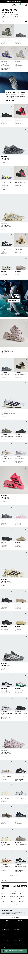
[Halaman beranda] (14, 5)
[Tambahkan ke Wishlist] (12, 26)
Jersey (2, 904)
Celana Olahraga (14, 896)
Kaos (2, 893)
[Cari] (22, 4)
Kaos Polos (3, 896)
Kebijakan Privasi (5, 944)
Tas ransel (12, 901)
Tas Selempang (13, 904)
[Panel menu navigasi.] (2, 4)
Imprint (3, 947)
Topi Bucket (21, 896)
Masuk (7, 920)
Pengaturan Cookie (6, 940)
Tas (11, 898)
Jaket (2, 898)
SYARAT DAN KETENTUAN (19, 944)
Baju (2, 891)
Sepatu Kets (21, 901)
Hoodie (2, 901)
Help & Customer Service (7, 926)
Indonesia (16, 952)
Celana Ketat (13, 893)
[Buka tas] (25, 4)
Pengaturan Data (17, 940)
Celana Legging (13, 891)
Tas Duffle (21, 891)
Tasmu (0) (20, 920)
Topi (20, 893)
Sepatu (20, 898)
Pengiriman (16, 929)
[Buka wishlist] (5, 4)
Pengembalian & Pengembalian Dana (6, 930)
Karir (15, 926)
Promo (20, 904)
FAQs (3, 934)
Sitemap (15, 934)
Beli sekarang (10, 100)
